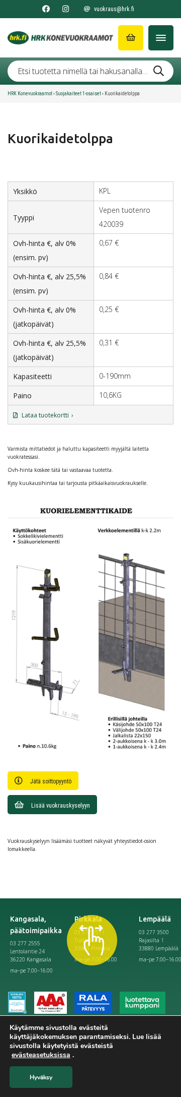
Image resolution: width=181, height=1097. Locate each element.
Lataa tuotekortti (45, 415)
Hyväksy (41, 1077)
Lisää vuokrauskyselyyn (60, 805)
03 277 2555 (25, 943)
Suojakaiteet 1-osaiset (78, 93)
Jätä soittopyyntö (50, 781)
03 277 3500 (154, 932)
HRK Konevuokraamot (30, 93)
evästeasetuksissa (41, 1055)
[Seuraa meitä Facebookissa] (46, 9)
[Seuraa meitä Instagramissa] (65, 9)
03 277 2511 (89, 932)
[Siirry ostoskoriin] (130, 37)
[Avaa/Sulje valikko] (160, 37)
